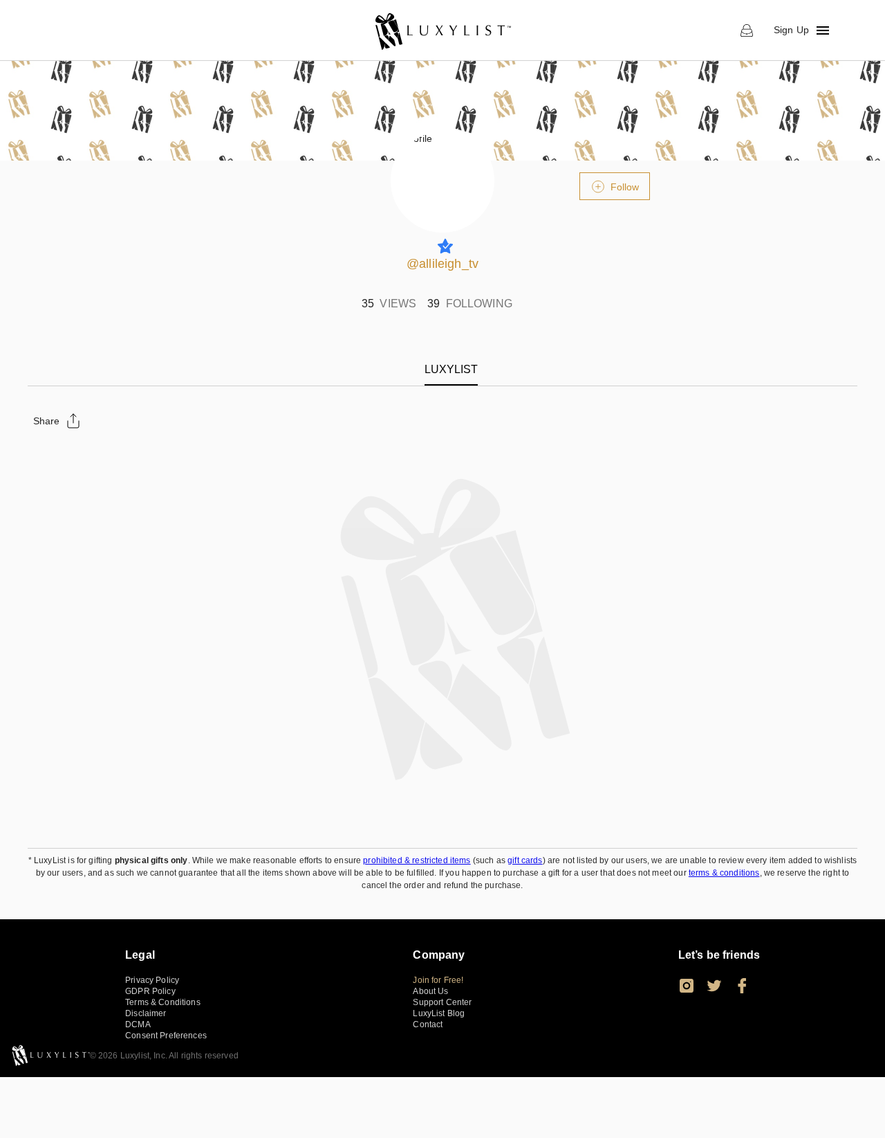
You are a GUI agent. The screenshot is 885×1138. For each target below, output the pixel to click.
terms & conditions (724, 873)
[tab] (451, 369)
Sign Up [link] (791, 29)
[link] (442, 30)
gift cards (525, 860)
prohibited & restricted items (416, 860)
